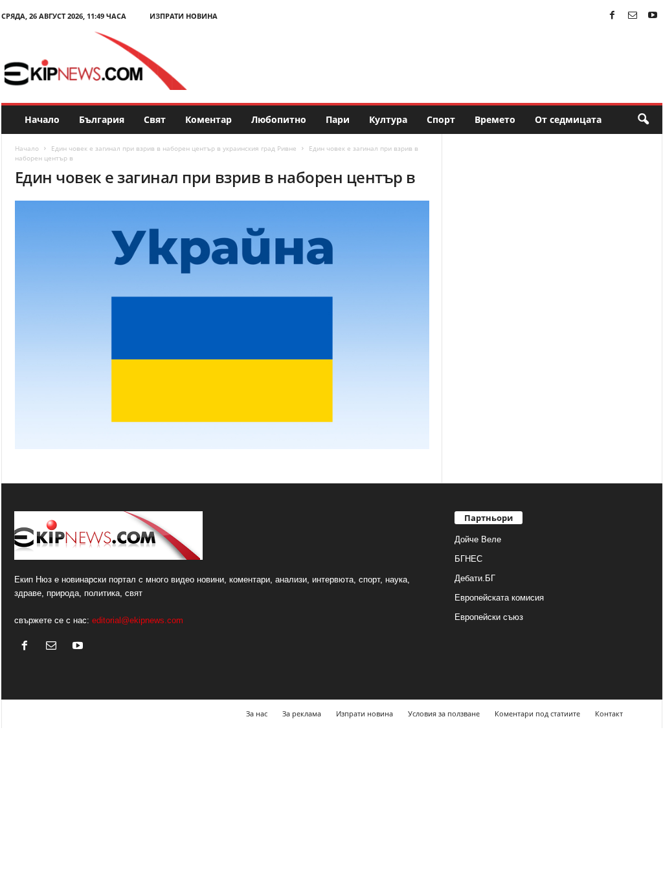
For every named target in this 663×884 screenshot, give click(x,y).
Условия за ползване (444, 713)
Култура (388, 119)
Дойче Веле (478, 539)
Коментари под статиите (537, 713)
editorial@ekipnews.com (137, 620)
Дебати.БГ (475, 578)
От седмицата (568, 119)
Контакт (609, 713)
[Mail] (632, 15)
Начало (42, 119)
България (101, 119)
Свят (155, 119)
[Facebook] (612, 15)
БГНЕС (468, 559)
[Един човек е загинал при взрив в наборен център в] (222, 325)
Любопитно (278, 119)
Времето (495, 119)
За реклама (301, 713)
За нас (256, 713)
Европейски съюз (489, 617)
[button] (643, 119)
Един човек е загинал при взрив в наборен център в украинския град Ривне (174, 148)
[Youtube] (652, 15)
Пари (338, 119)
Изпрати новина (184, 16)
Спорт (441, 119)
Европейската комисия (499, 597)
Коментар (208, 119)
